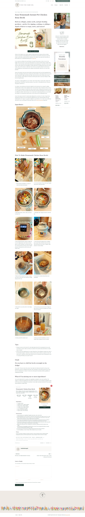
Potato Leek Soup (39, 100)
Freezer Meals (57, 98)
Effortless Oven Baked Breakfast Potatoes (22, 455)
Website (41, 479)
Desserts (57, 97)
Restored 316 (67, 514)
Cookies (56, 96)
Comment (17, 466)
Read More (57, 105)
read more (34, 58)
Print (45, 407)
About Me (20, 514)
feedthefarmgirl (24, 448)
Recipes (56, 95)
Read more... (62, 46)
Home (16, 514)
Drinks (65, 96)
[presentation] (58, 91)
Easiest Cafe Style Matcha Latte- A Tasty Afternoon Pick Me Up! (44, 455)
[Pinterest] (48, 1)
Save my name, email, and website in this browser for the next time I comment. (28, 482)
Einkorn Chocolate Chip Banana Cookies (58, 100)
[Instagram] (46, 1)
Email (29, 479)
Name (16, 479)
